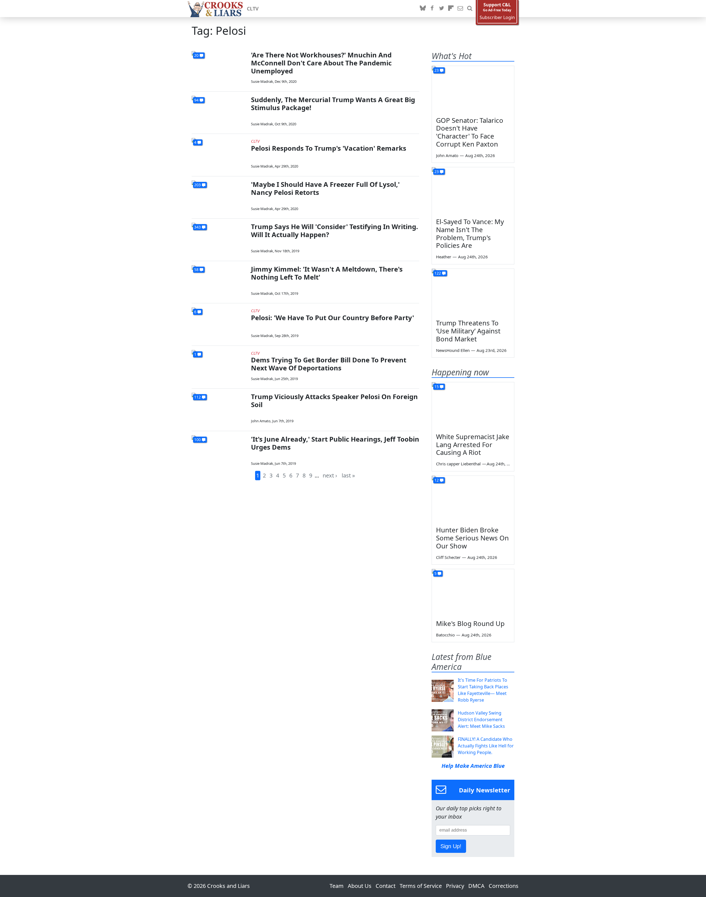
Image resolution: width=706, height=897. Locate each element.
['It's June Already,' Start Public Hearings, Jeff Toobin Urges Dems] (219, 450)
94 (196, 100)
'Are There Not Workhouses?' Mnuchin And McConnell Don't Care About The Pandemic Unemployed (321, 62)
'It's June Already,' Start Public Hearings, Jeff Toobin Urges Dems (335, 443)
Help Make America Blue (473, 765)
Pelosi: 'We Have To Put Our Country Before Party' (332, 317)
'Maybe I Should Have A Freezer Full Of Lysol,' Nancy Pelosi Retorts (325, 188)
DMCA (476, 886)
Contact (385, 886)
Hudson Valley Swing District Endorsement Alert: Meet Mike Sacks (481, 719)
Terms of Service (421, 886)
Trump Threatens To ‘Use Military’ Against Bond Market (468, 330)
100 (197, 439)
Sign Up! (450, 846)
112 (197, 397)
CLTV (253, 8)
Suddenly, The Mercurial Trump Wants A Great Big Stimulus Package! (333, 103)
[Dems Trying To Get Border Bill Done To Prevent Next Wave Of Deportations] (219, 365)
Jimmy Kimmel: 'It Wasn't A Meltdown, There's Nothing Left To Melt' (327, 273)
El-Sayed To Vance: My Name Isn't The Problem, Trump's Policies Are (470, 233)
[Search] (469, 8)
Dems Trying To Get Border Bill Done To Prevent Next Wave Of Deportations (328, 363)
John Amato (261, 420)
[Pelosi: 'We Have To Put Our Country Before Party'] (219, 323)
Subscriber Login (497, 17)
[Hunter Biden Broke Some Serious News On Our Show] (473, 499)
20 (196, 55)
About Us (359, 886)
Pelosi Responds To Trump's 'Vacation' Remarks (328, 148)
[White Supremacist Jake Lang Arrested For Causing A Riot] (473, 405)
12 (436, 480)
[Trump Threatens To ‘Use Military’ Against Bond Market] (473, 292)
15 (436, 386)
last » (348, 475)
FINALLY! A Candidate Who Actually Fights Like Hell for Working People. (486, 745)
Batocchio (445, 635)
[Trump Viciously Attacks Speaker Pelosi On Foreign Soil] (219, 408)
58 (196, 269)
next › (330, 475)
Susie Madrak (262, 81)
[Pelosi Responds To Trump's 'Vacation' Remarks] (219, 153)
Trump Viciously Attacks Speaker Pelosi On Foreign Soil (334, 400)
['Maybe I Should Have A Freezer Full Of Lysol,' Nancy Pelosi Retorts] (219, 196)
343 (197, 227)
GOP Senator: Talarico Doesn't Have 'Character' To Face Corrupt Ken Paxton (469, 132)
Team (337, 886)
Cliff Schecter (448, 557)
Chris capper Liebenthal (458, 463)
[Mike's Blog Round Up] (473, 592)
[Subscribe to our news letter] (460, 8)
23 (436, 70)
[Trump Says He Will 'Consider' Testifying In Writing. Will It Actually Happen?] (219, 238)
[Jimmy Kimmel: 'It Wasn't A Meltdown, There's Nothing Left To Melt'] (219, 280)
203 (197, 184)
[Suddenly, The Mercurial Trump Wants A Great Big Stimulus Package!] (219, 111)
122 (437, 273)
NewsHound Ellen (453, 350)
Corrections (503, 886)
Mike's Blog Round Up (470, 623)
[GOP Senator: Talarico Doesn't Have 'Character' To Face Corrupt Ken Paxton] (473, 89)
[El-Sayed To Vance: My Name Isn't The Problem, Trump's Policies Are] (473, 190)
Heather (443, 256)
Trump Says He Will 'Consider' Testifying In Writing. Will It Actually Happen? (334, 230)
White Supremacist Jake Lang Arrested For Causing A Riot (472, 444)
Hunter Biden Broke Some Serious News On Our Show (472, 537)
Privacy (455, 886)
